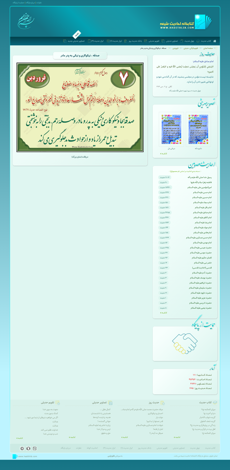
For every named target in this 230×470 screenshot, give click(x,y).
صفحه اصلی (208, 48)
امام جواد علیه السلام (203, 227)
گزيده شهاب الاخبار (207, 417)
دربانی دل (171, 148)
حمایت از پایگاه (18, 2)
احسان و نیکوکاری (155, 413)
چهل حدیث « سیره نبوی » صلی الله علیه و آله (185, 90)
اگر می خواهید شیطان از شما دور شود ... (41, 417)
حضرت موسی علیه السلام (201, 252)
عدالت (55, 421)
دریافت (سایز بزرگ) (80, 157)
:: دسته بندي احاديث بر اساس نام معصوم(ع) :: (185, 171)
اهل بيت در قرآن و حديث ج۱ (203, 429)
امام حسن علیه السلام (202, 192)
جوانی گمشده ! (104, 421)
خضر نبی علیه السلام (203, 262)
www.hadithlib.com (27, 456)
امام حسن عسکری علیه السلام (199, 237)
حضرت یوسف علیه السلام (201, 277)
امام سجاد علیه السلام (202, 202)
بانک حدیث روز (135, 41)
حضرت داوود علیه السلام (201, 293)
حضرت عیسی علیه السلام (201, 247)
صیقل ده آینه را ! (156, 433)
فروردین (175, 48)
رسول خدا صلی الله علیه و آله (200, 177)
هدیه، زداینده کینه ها (102, 417)
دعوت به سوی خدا (50, 409)
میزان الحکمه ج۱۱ (208, 409)
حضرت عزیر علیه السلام (202, 298)
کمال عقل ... (105, 409)
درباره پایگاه (66, 448)
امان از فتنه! (158, 429)
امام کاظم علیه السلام (203, 217)
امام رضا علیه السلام (203, 222)
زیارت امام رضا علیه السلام (100, 425)
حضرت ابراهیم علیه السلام (201, 283)
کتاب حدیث (206, 41)
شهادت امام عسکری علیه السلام (149, 425)
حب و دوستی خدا (50, 434)
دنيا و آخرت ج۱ (209, 413)
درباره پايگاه (30, 2)
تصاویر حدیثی (172, 41)
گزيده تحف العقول (207, 421)
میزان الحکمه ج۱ (208, 433)
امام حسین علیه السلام (202, 197)
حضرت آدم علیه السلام (202, 272)
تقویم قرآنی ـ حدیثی (191, 48)
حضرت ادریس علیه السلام (200, 303)
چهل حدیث (189, 41)
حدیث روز (154, 403)
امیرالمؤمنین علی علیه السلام (200, 187)
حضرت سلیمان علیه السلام (200, 288)
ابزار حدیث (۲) (97, 41)
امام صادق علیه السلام (202, 212)
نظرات (39, 2)
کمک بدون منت (51, 413)
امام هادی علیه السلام (203, 232)
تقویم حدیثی (154, 41)
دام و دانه (198, 148)
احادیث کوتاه (92, 448)
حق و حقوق (106, 433)
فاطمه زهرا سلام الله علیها (201, 182)
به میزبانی (115, 455)
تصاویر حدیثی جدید (76, 41)
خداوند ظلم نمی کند (49, 430)
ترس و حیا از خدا (104, 429)
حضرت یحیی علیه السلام (201, 308)
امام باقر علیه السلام (203, 207)
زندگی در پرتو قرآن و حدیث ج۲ (202, 425)
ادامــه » (163, 153)
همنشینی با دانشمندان (101, 413)
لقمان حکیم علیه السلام (202, 257)
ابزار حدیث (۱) (116, 41)
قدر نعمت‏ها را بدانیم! (154, 421)
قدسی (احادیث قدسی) (202, 267)
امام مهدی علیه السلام (202, 242)
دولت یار (159, 417)
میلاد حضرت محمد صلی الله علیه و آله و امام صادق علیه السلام (137, 409)
